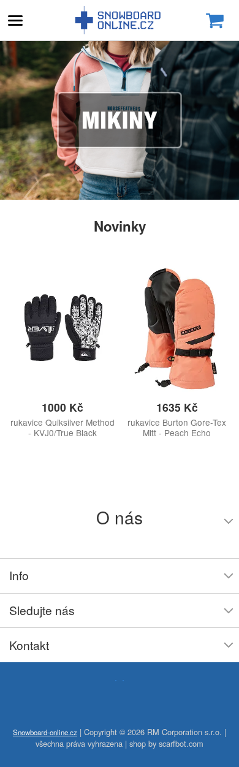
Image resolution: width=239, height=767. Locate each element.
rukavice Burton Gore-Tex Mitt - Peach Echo (176, 427)
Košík (214, 20)
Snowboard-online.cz (119, 20)
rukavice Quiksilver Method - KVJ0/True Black (62, 427)
